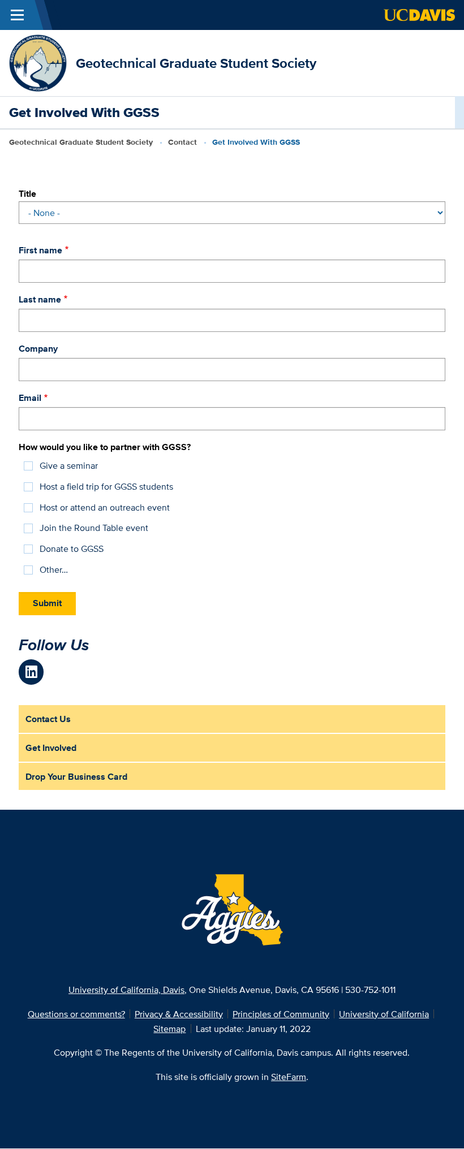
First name (40, 250)
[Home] (38, 62)
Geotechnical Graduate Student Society (196, 63)
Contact (182, 142)
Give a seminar (69, 465)
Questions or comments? (76, 1014)
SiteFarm (288, 1076)
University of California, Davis (126, 989)
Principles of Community (281, 1014)
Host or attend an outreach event (105, 507)
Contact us (48, 718)
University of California (384, 1014)
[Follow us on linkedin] (31, 672)
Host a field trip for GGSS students (106, 486)
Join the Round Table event (94, 527)
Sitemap (169, 1028)
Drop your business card (76, 776)
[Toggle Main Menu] (17, 15)
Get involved (50, 747)
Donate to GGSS (72, 548)
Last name (40, 299)
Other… (54, 569)
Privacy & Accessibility (179, 1014)
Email (30, 397)
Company (38, 348)
